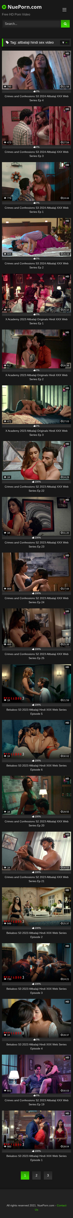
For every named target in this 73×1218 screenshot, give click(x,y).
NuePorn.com (24, 6)
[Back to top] (61, 1206)
